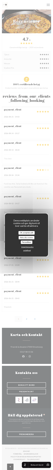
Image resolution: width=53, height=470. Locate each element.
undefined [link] (27, 250)
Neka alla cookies (26, 238)
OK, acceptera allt (26, 233)
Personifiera (26, 242)
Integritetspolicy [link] (27, 247)
